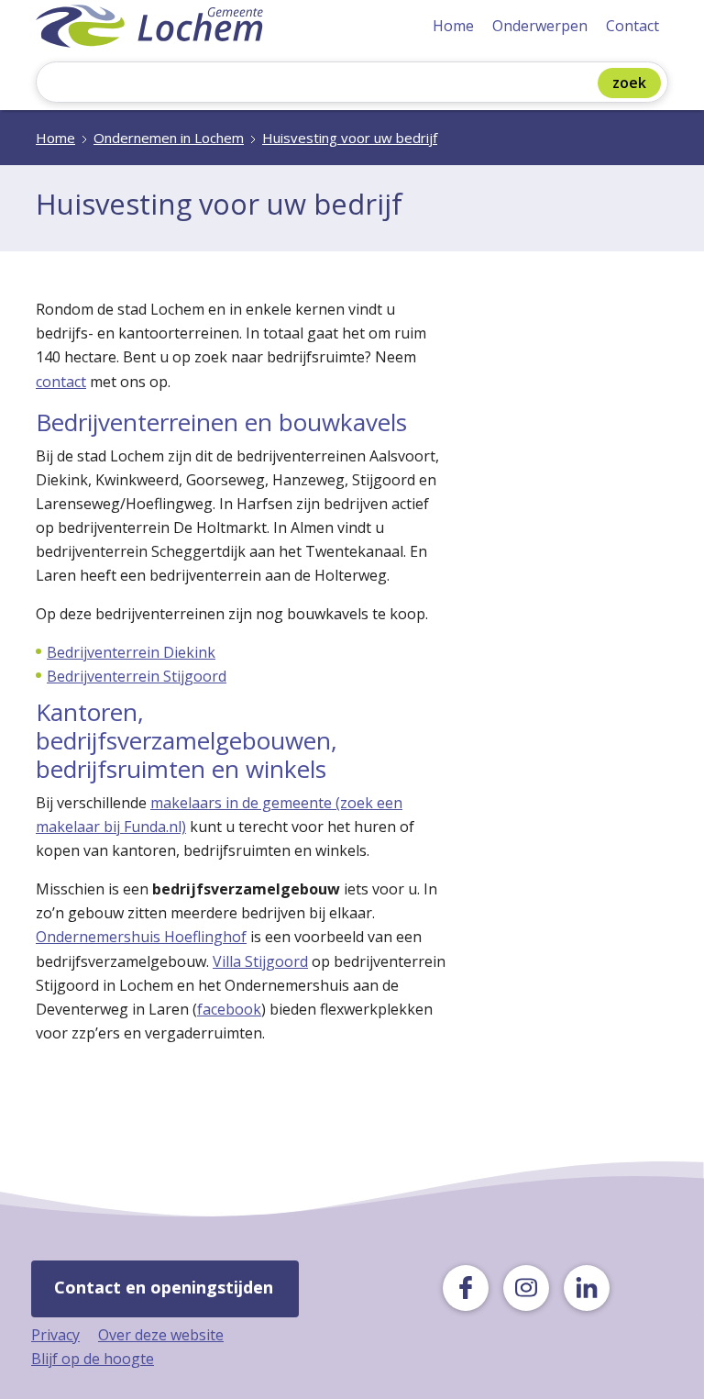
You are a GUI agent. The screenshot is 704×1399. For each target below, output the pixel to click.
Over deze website (161, 1335)
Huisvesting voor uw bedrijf (349, 137)
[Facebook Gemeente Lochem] (466, 1288)
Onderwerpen (540, 26)
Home (453, 26)
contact (61, 382)
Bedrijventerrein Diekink (131, 652)
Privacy (55, 1335)
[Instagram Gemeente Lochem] (526, 1288)
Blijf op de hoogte (92, 1359)
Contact (632, 26)
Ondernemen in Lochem (169, 137)
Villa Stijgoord (260, 961)
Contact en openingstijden (163, 1287)
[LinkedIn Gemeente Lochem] (587, 1288)
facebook (229, 1009)
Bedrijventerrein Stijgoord (136, 676)
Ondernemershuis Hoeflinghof (141, 937)
